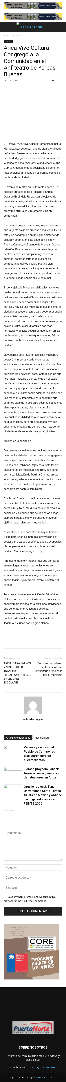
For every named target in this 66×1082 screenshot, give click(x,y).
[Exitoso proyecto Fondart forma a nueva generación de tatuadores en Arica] (13, 773)
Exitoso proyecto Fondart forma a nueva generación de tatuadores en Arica (42, 773)
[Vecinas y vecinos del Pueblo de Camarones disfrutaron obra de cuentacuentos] (13, 751)
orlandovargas (33, 719)
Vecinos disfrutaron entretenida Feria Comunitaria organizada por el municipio (48, 669)
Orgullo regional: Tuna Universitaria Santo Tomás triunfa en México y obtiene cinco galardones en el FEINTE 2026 (43, 795)
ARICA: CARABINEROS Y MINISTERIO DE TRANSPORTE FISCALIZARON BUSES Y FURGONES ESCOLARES (17, 673)
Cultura (17, 35)
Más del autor (42, 737)
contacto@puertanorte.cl (41, 1067)
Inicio (6, 35)
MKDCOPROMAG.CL (46, 1077)
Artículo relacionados (18, 737)
